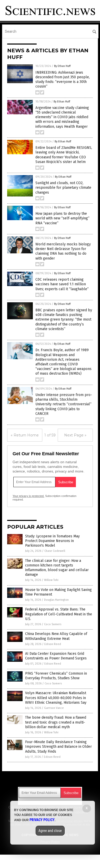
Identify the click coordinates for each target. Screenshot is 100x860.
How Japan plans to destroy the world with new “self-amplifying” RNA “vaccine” (62, 218)
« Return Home (25, 435)
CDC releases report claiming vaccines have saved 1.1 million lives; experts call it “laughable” (62, 284)
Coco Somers (52, 624)
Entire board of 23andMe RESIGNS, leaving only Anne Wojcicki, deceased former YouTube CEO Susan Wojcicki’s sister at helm (63, 154)
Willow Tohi (51, 580)
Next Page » (75, 435)
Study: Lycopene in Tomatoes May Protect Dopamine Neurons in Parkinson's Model (52, 541)
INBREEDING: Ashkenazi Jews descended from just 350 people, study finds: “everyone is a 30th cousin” (62, 79)
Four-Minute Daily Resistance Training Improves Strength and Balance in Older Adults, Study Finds (58, 746)
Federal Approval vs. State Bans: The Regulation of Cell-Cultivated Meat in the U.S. (58, 614)
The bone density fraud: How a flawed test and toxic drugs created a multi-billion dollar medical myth (55, 722)
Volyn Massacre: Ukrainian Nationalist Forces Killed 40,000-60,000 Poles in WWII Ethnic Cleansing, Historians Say (55, 697)
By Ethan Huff (62, 66)
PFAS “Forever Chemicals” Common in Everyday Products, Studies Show (56, 675)
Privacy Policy (42, 820)
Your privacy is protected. (28, 495)
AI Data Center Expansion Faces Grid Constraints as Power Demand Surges (56, 655)
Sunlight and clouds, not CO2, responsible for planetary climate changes (63, 187)
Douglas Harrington (56, 599)
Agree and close (50, 831)
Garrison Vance (54, 708)
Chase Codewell (54, 551)
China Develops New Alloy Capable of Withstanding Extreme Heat (56, 636)
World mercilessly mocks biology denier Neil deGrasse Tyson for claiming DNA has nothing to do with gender (63, 251)
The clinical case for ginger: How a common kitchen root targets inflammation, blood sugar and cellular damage (57, 567)
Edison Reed (52, 644)
